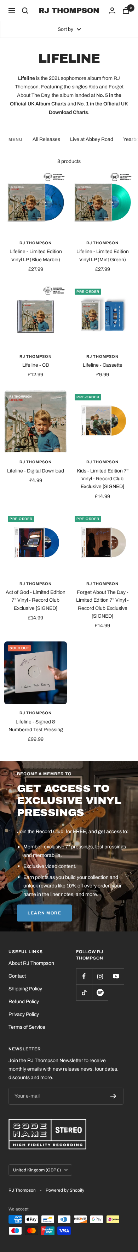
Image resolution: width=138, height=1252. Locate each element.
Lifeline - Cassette (102, 365)
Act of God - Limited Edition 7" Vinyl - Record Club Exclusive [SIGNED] (35, 600)
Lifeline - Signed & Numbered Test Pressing (35, 725)
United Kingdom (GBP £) (37, 1170)
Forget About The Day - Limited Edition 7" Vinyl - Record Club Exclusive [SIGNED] (102, 604)
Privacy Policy (23, 1014)
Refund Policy (23, 1001)
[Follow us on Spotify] (100, 992)
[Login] (112, 10)
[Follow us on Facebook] (84, 976)
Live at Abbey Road (91, 139)
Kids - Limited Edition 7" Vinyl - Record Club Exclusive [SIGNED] (102, 479)
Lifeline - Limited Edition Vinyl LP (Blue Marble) (36, 255)
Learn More (44, 913)
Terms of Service (26, 1027)
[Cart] (126, 10)
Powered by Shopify (65, 1190)
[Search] (25, 10)
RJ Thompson (35, 243)
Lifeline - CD (35, 365)
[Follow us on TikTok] (84, 992)
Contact (17, 976)
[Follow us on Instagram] (100, 976)
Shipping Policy (25, 988)
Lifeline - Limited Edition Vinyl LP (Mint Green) (102, 255)
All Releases (46, 139)
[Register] (113, 1096)
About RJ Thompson (31, 963)
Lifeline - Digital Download (35, 471)
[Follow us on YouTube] (116, 976)
